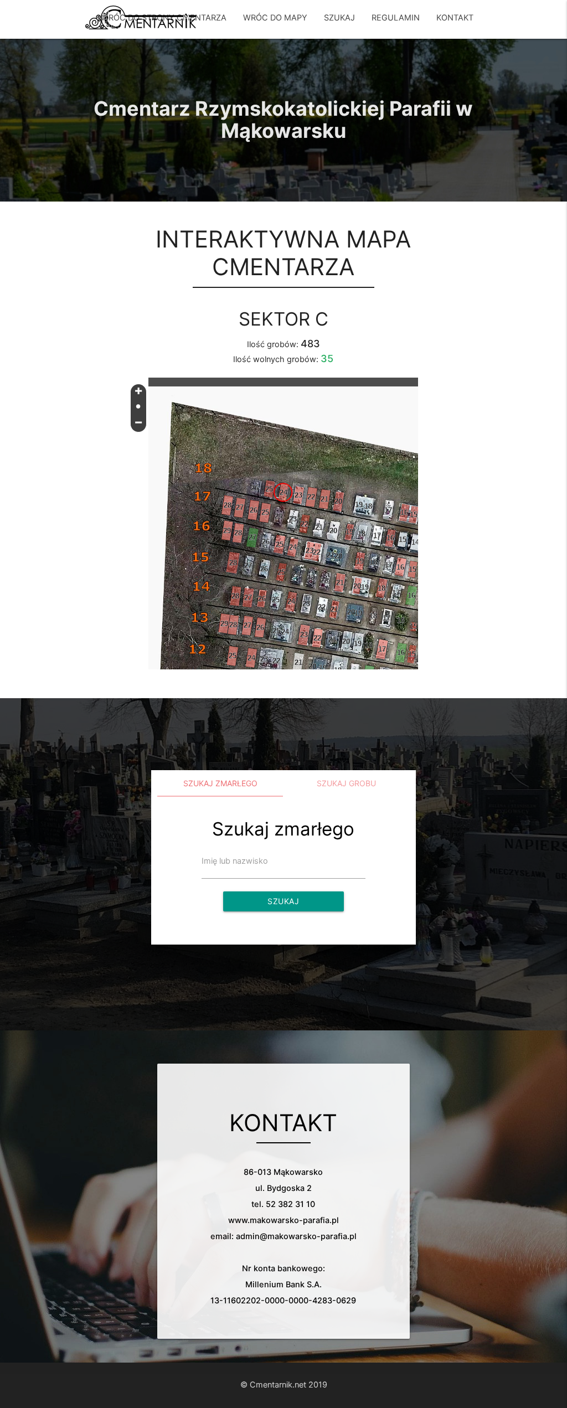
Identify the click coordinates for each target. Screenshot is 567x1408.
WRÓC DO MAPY (275, 18)
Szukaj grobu (346, 783)
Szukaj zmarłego (220, 783)
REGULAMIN (396, 18)
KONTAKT (454, 18)
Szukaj (283, 901)
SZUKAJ (339, 18)
